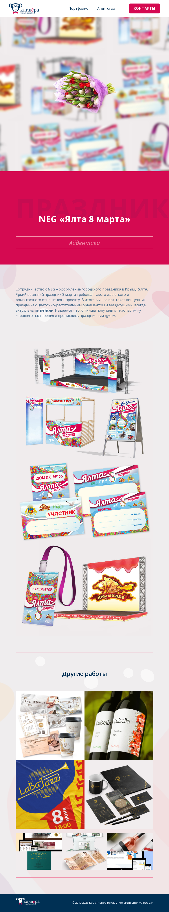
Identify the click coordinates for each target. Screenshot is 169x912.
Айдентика (84, 243)
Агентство (106, 8)
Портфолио (78, 8)
